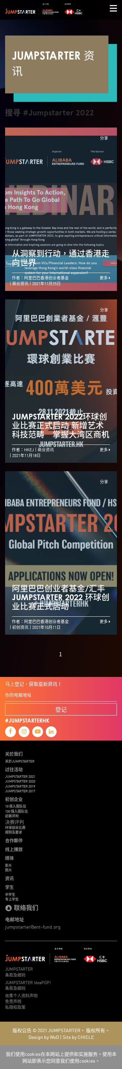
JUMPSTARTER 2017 (20, 791)
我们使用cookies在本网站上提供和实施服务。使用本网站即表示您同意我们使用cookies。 (61, 1057)
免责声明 (13, 1001)
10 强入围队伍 (15, 806)
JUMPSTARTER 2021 (20, 776)
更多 (104, 277)
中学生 (10, 894)
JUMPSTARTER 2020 (20, 781)
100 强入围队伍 (16, 811)
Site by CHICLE (78, 1036)
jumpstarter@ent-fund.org (33, 926)
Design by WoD (43, 1036)
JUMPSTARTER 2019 (20, 786)
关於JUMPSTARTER (20, 761)
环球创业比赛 (15, 827)
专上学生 (12, 899)
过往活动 (14, 769)
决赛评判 (14, 821)
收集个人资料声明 (21, 995)
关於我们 (14, 754)
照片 (8, 870)
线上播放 (14, 849)
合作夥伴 (14, 840)
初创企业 (14, 799)
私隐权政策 (15, 1007)
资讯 (9, 878)
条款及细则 (15, 975)
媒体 (9, 858)
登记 (61, 709)
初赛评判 (12, 816)
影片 (8, 865)
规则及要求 (13, 832)
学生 (9, 887)
